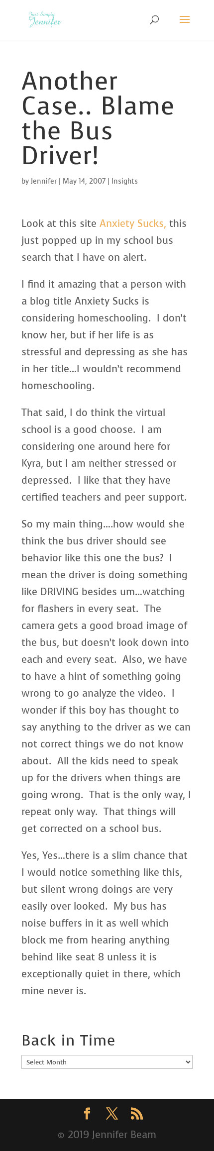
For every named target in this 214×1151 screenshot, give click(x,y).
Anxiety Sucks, (133, 223)
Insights (124, 181)
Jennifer (44, 181)
